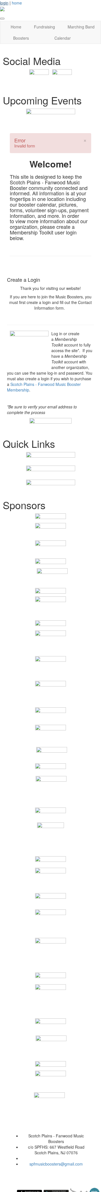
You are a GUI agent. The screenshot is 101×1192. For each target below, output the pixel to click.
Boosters (21, 38)
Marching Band (81, 27)
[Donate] (50, 486)
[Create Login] (50, 424)
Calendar (62, 38)
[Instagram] (62, 78)
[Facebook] (39, 78)
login (4, 3)
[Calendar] (50, 114)
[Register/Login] (50, 459)
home (17, 3)
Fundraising (44, 27)
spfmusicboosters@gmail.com (56, 1164)
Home (16, 27)
